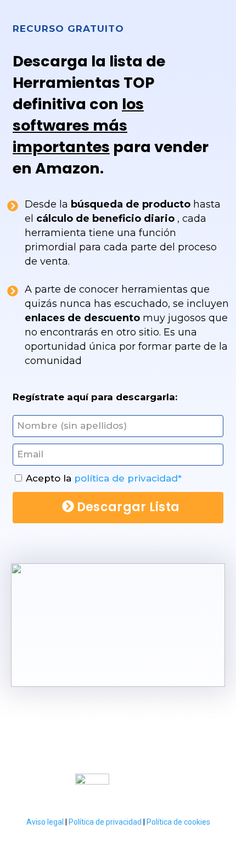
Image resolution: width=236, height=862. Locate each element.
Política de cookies (178, 822)
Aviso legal (45, 822)
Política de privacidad (105, 822)
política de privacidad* (128, 478)
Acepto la (104, 478)
